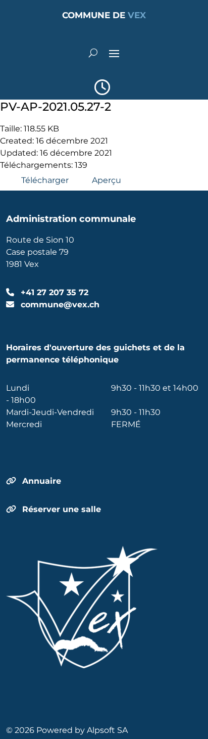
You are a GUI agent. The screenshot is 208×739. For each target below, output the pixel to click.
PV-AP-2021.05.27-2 (55, 106)
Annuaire (41, 481)
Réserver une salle (61, 509)
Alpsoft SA (107, 730)
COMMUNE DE (104, 15)
